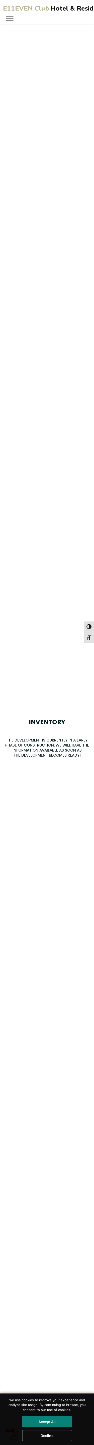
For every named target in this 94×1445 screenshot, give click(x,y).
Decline (47, 1435)
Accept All (47, 1422)
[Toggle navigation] (8, 17)
